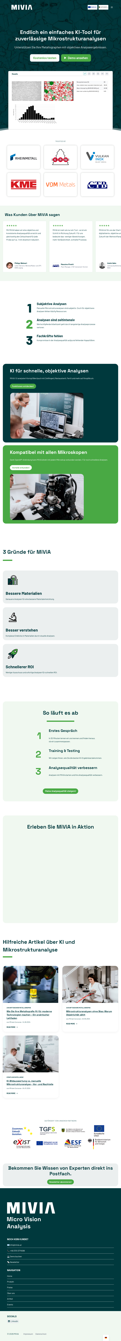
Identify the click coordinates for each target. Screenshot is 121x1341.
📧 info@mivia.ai (14, 1245)
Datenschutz (40, 1334)
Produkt (10, 1281)
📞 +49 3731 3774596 (16, 1250)
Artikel (10, 1299)
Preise (10, 1287)
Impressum (28, 1334)
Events (10, 1304)
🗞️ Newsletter (13, 1262)
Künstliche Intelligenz (15, 1077)
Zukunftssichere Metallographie (19, 1008)
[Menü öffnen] (112, 7)
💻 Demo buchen (14, 1256)
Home (9, 1276)
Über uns (11, 1293)
